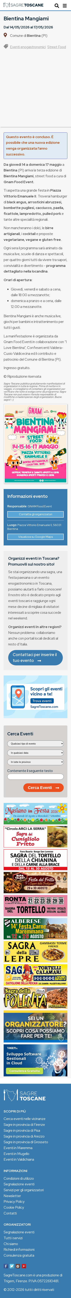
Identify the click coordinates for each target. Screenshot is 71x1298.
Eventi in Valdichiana (19, 1159)
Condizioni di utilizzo (19, 1178)
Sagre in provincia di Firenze (24, 1124)
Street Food (56, 47)
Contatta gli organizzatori (35, 514)
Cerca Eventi (40, 787)
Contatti (10, 1213)
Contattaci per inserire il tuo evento (35, 657)
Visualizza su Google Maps (35, 537)
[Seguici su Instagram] (18, 1267)
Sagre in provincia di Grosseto (26, 1142)
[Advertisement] (35, 91)
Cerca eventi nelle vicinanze (25, 1118)
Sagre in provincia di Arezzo (24, 1136)
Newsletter (12, 1195)
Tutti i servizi (13, 1238)
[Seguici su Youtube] (24, 1267)
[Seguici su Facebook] (6, 1267)
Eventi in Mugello (16, 1153)
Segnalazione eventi (19, 1184)
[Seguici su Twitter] (12, 1267)
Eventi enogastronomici (28, 47)
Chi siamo (11, 1243)
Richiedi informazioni (19, 1249)
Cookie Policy (14, 1207)
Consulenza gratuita (19, 1255)
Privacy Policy (14, 1201)
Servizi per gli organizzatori (24, 1190)
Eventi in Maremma (18, 1147)
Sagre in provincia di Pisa (22, 1130)
